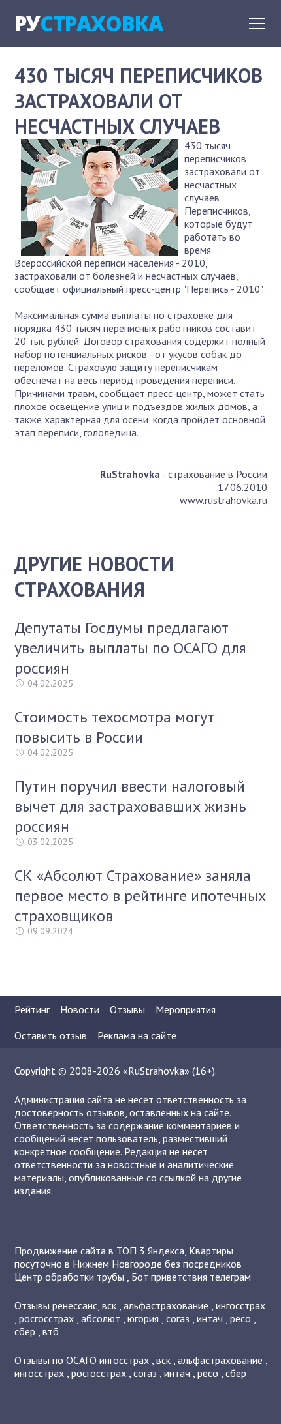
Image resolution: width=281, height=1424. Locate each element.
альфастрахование (166, 1305)
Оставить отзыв (50, 1035)
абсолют (100, 1318)
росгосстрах (46, 1318)
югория (143, 1318)
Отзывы (127, 1009)
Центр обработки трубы (69, 1276)
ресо (240, 1318)
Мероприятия (186, 1009)
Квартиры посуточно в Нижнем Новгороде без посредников (128, 1257)
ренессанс (74, 1305)
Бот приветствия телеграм (191, 1276)
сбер (24, 1331)
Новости (79, 1009)
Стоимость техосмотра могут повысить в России (114, 727)
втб (50, 1331)
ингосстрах (240, 1305)
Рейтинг (32, 1009)
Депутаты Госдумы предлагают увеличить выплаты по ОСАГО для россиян (130, 647)
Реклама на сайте (136, 1035)
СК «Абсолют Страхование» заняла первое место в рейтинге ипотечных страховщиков (140, 895)
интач (210, 1318)
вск (109, 1305)
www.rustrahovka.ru (223, 500)
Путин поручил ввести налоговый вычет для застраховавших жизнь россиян (130, 806)
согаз (178, 1318)
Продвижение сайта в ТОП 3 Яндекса (99, 1250)
